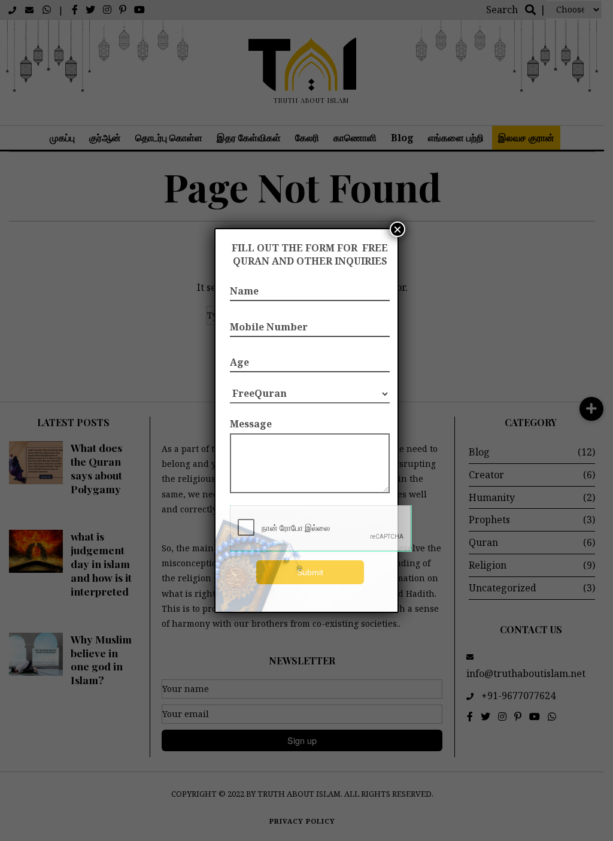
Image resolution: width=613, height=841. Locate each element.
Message (251, 423)
